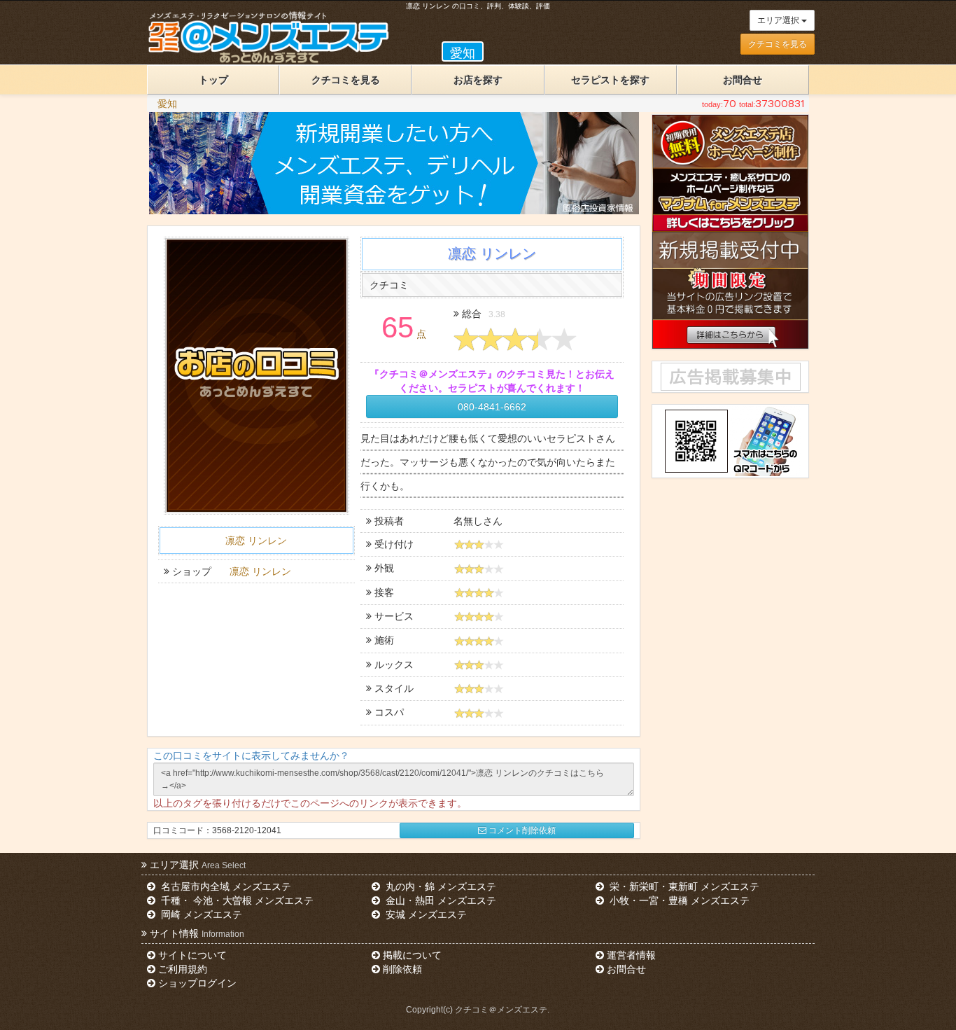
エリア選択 (779, 20)
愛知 (167, 103)
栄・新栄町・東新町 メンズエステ (683, 886)
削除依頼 (402, 969)
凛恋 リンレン (256, 540)
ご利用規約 (182, 969)
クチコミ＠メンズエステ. (502, 1010)
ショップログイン (197, 983)
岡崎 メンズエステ (200, 914)
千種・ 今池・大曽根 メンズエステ (236, 900)
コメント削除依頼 (522, 830)
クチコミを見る (777, 44)
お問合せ (742, 79)
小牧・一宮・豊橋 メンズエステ (678, 900)
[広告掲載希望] (730, 377)
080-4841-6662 (492, 406)
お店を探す (478, 79)
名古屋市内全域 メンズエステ (224, 886)
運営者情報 (631, 955)
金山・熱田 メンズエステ (439, 900)
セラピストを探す (610, 79)
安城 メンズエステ (425, 914)
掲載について (412, 955)
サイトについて (192, 955)
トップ (213, 79)
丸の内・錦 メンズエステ (439, 886)
